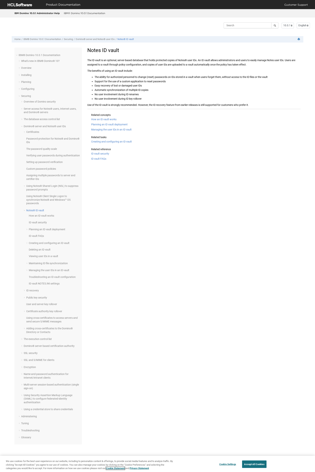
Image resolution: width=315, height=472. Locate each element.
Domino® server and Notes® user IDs (95, 39)
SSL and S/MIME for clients (39, 360)
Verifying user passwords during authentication (53, 155)
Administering (29, 416)
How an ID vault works (41, 215)
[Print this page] (299, 39)
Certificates (32, 131)
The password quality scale (41, 148)
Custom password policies (41, 168)
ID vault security (38, 222)
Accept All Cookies (254, 464)
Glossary (26, 437)
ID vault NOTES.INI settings (44, 283)
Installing (26, 75)
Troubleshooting (30, 430)
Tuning (25, 423)
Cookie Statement (115, 468)
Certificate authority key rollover (44, 311)
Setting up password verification (44, 162)
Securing (68, 39)
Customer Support (296, 4)
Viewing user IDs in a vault (43, 256)
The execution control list (38, 339)
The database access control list (42, 119)
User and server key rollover (41, 304)
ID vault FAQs (36, 235)
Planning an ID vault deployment (47, 229)
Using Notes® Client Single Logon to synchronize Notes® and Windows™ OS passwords (48, 200)
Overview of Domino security (40, 101)
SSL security (31, 353)
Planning (26, 81)
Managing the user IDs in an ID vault (49, 270)
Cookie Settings (227, 464)
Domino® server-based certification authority (49, 345)
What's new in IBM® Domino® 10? (40, 60)
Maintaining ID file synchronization (48, 263)
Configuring (27, 88)
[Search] (274, 25)
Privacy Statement (139, 468)
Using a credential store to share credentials (48, 409)
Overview (26, 67)
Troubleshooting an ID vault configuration (52, 277)
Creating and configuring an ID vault (49, 243)
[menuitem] (84, 13)
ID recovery (32, 290)
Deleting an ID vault (39, 249)
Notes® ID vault (125, 39)
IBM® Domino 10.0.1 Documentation (84, 13)
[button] (17, 55)
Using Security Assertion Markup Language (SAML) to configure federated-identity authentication (48, 399)
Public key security (36, 297)
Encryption (30, 367)
